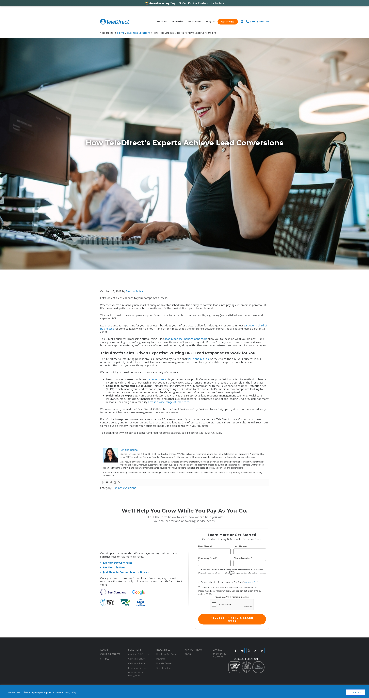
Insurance (160, 658)
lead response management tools (186, 339)
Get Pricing (227, 21)
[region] (184, 691)
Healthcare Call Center (166, 654)
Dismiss (355, 692)
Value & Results (110, 654)
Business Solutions (124, 488)
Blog (187, 654)
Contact (218, 649)
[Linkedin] (103, 482)
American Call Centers (138, 654)
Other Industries (163, 668)
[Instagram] (115, 482)
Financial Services (164, 663)
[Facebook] (111, 482)
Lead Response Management (135, 674)
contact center (158, 379)
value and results (198, 359)
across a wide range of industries (168, 402)
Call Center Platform (137, 663)
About (104, 649)
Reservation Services (137, 668)
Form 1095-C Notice (219, 656)
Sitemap (105, 659)
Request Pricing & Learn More (232, 619)
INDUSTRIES (163, 649)
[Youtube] (107, 482)
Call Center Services (137, 658)
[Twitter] (119, 482)
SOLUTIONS (135, 649)
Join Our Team (193, 649)
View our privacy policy (65, 692)
